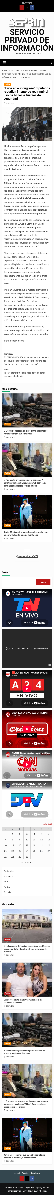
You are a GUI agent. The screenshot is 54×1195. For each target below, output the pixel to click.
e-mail (17, 1173)
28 (5, 856)
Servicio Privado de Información (27, 40)
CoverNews (28, 1190)
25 (34, 851)
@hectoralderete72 (27, 556)
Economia (8, 876)
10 (27, 839)
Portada (7, 892)
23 (20, 851)
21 (5, 851)
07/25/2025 (10, 103)
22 (12, 851)
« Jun (23, 862)
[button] (4, 62)
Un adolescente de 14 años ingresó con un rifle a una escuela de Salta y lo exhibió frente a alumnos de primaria (27, 949)
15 (12, 845)
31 (27, 856)
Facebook (35, 1173)
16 (20, 845)
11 (34, 839)
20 (48, 845)
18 (34, 845)
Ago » (30, 862)
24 (27, 851)
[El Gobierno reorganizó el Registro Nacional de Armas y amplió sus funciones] (27, 410)
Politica (7, 84)
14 (5, 845)
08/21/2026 (10, 437)
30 (20, 856)
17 (27, 845)
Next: (24, 373)
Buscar (6, 572)
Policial (7, 881)
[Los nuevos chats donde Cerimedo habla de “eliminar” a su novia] (27, 980)
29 (12, 856)
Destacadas (9, 871)
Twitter (25, 1173)
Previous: (26, 359)
